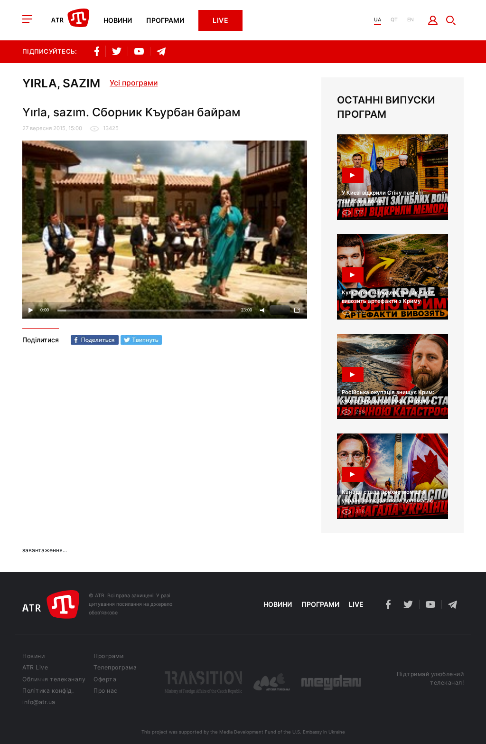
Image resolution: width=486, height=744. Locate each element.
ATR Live (35, 667)
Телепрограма (115, 667)
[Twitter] (141, 340)
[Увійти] (433, 20)
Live (220, 20)
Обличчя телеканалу (53, 679)
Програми (165, 20)
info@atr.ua (39, 702)
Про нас (105, 691)
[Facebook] (95, 340)
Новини (117, 20)
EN (410, 20)
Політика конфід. (48, 691)
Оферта (104, 679)
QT (394, 20)
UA (377, 20)
